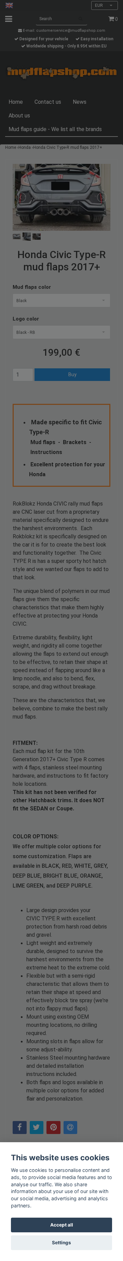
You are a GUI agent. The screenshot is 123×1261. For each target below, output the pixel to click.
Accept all (61, 1225)
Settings (61, 1242)
